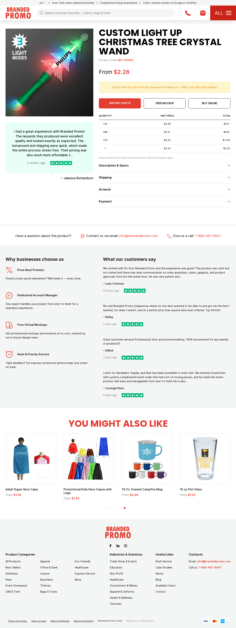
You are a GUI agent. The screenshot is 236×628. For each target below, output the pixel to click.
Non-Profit (116, 573)
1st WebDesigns (146, 621)
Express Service (85, 573)
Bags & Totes (48, 591)
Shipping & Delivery (83, 621)
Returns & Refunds (60, 621)
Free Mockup (165, 103)
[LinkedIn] (118, 545)
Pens (9, 579)
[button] (107, 508)
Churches (116, 603)
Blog (158, 579)
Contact (161, 591)
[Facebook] (110, 545)
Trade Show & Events (123, 561)
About (159, 573)
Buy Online (209, 103)
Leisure (44, 573)
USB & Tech (13, 591)
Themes (45, 585)
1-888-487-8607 (208, 236)
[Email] (202, 13)
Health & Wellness (121, 597)
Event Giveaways (16, 585)
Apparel (45, 561)
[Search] (41, 13)
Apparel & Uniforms (122, 591)
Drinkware (12, 573)
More (78, 579)
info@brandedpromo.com (138, 236)
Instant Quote (120, 103)
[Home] (18, 13)
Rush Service (164, 561)
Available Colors (166, 585)
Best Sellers (13, 567)
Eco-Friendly (83, 561)
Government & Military (124, 585)
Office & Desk (49, 567)
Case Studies (164, 567)
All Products (13, 561)
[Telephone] (187, 13)
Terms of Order (38, 621)
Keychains (46, 579)
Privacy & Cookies (17, 621)
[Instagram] (125, 545)
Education (116, 567)
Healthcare (81, 567)
